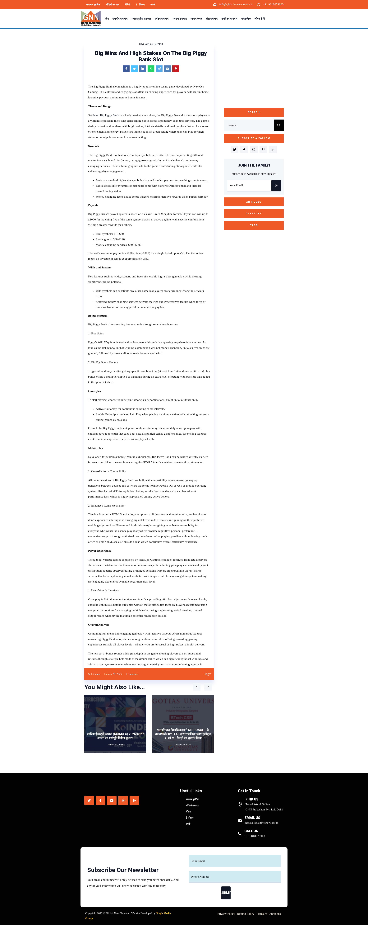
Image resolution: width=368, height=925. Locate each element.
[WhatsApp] (151, 68)
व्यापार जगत (196, 18)
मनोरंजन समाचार (229, 18)
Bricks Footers (96, 790)
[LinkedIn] (142, 68)
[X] (134, 68)
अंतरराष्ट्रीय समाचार (141, 18)
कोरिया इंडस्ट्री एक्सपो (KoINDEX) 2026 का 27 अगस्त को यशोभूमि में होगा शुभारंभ (115, 736)
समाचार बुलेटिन (93, 4)
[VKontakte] (167, 68)
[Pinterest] (175, 68)
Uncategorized (151, 44)
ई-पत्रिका (140, 4)
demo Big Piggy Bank (106, 115)
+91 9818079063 (273, 4)
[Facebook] (126, 68)
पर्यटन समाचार (161, 18)
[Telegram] (159, 68)
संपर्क (152, 4)
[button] (196, 687)
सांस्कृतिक (246, 18)
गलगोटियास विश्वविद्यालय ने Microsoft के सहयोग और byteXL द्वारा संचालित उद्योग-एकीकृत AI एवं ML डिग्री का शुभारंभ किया (183, 734)
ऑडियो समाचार (112, 4)
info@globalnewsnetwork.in (236, 4)
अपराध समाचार (179, 18)
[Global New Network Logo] (92, 18)
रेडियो (127, 4)
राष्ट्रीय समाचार (120, 18)
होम (107, 18)
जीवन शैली (260, 18)
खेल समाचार (212, 18)
